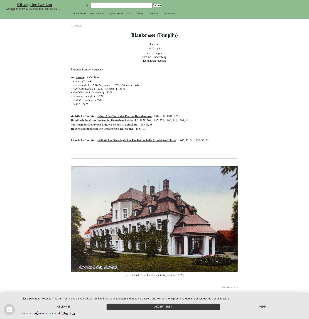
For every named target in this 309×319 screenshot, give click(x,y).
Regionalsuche (115, 13)
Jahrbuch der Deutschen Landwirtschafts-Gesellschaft (104, 124)
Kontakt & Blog (135, 13)
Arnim (80, 77)
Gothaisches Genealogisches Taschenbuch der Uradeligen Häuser (136, 140)
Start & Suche (79, 13)
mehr (263, 306)
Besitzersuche (97, 13)
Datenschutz (154, 13)
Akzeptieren (163, 306)
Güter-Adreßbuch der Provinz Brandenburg (124, 116)
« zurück (76, 25)
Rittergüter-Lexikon (34, 4)
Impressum (169, 13)
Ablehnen (64, 306)
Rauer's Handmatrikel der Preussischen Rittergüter (102, 128)
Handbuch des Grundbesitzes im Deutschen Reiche (102, 120)
